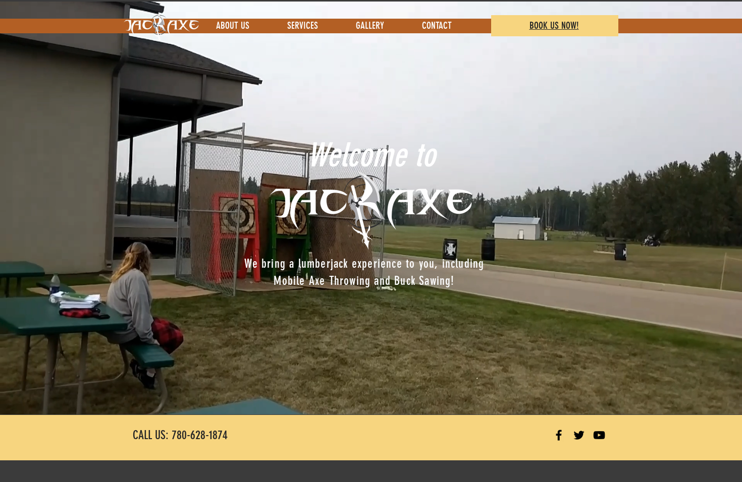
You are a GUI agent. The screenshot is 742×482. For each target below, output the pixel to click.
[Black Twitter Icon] (579, 435)
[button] (314, 25)
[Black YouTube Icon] (599, 435)
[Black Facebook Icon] (559, 435)
